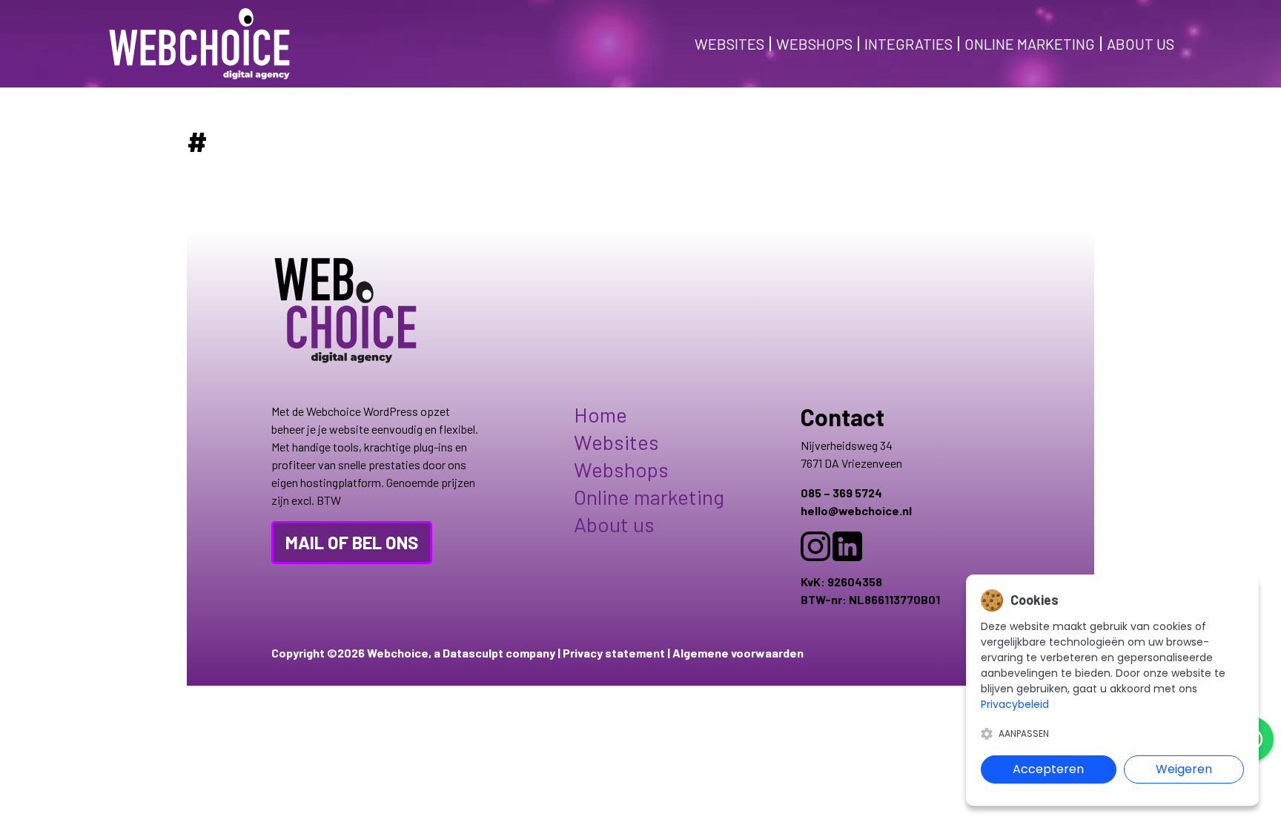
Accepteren (1048, 769)
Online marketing (1029, 44)
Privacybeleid (1015, 704)
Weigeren (1184, 769)
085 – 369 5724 (841, 493)
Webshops (814, 44)
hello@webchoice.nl (856, 510)
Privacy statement (614, 653)
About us (1140, 44)
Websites (729, 44)
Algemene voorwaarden (738, 653)
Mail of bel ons (351, 542)
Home (600, 414)
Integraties (908, 44)
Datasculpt (473, 653)
